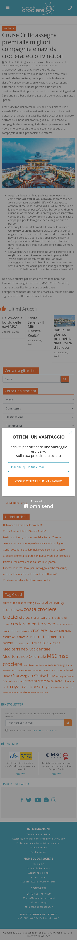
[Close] (70, 432)
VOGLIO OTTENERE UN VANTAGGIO (38, 481)
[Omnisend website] (38, 504)
